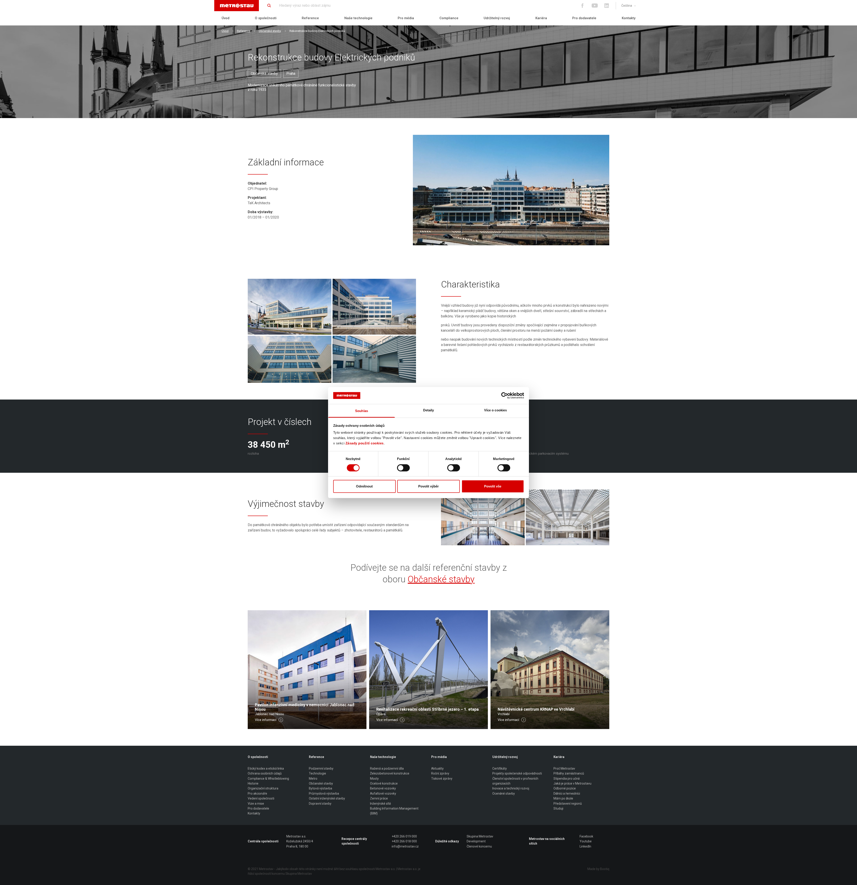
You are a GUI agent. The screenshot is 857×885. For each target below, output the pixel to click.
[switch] (403, 467)
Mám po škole (563, 798)
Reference (310, 18)
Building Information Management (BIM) (394, 811)
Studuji (558, 808)
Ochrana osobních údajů (265, 773)
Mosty (374, 778)
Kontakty (628, 18)
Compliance (448, 18)
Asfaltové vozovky (383, 793)
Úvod (225, 18)
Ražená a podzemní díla (387, 768)
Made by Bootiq (598, 869)
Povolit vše (492, 486)
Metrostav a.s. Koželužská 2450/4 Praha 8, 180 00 (299, 841)
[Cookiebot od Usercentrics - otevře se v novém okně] (504, 395)
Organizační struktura (263, 788)
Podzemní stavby (321, 768)
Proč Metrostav (564, 768)
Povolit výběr (428, 486)
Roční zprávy (440, 773)
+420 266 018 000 (404, 841)
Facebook (586, 836)
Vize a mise (256, 803)
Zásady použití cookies (364, 443)
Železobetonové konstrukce (389, 773)
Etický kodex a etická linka (266, 768)
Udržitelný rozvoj (497, 18)
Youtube (586, 841)
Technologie (317, 773)
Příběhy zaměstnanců (568, 773)
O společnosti (266, 18)
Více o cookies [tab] (495, 410)
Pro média (406, 18)
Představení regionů (567, 803)
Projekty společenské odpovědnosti (517, 773)
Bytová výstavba (320, 788)
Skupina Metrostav (480, 836)
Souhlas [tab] (361, 411)
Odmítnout (364, 486)
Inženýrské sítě (380, 803)
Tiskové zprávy (441, 778)
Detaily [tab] (428, 410)
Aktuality (437, 768)
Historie (253, 783)
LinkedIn (585, 846)
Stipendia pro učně (566, 778)
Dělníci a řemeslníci (566, 793)
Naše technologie (358, 18)
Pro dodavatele (584, 18)
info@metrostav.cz (405, 846)
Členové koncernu (479, 846)
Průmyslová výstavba (324, 793)
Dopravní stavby (320, 803)
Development (476, 841)
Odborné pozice (564, 788)
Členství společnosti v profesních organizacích (515, 781)
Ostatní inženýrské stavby (327, 798)
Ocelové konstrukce (384, 783)
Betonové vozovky (383, 788)
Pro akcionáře (257, 793)
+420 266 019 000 (404, 836)
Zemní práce (379, 798)
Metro (313, 778)
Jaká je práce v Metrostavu (572, 783)
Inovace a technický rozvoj (510, 788)
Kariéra (541, 18)
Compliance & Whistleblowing (268, 778)
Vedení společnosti (261, 798)
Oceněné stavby (503, 793)
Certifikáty (499, 768)
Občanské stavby (270, 31)
